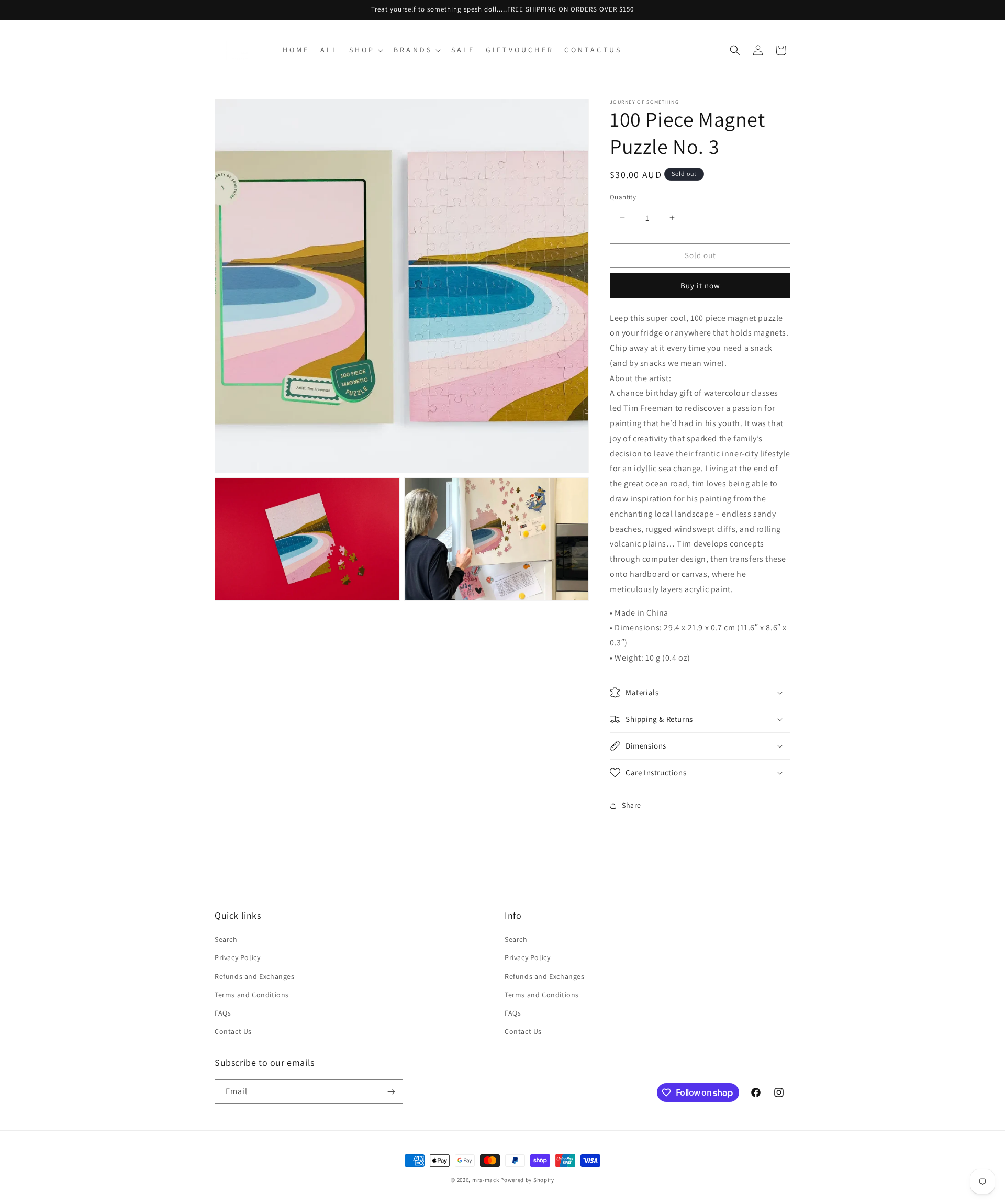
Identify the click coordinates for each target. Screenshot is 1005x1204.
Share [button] (631, 805)
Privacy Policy (237, 957)
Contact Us (233, 1031)
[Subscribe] (391, 1091)
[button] (365, 50)
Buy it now (700, 286)
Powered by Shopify (527, 1180)
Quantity (623, 197)
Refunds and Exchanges (255, 976)
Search (226, 939)
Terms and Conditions (252, 994)
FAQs (223, 1013)
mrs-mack (485, 1180)
